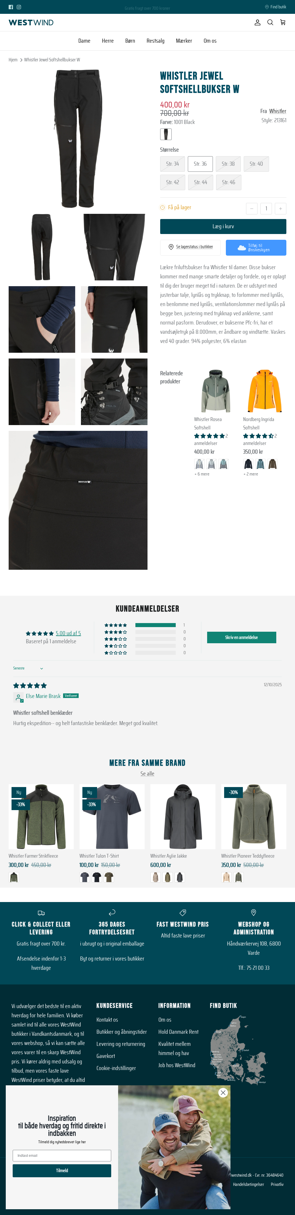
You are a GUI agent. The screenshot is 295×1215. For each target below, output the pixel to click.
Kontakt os (107, 1020)
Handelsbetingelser (248, 1184)
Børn (130, 41)
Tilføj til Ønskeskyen (259, 248)
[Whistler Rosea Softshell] (215, 391)
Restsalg (155, 41)
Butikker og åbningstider (122, 1032)
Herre (108, 41)
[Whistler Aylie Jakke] (182, 816)
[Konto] (256, 22)
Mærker (184, 41)
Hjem (13, 59)
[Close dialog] (223, 1093)
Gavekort (106, 1056)
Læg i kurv (223, 226)
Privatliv (277, 1184)
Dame (84, 41)
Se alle (147, 774)
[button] (210, 436)
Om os (210, 41)
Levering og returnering (121, 1044)
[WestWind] (31, 22)
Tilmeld (62, 1170)
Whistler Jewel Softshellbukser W (52, 59)
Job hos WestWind (176, 1065)
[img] (30, 686)
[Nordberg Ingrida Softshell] (264, 391)
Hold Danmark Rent (178, 1032)
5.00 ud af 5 (68, 633)
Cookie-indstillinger (116, 1068)
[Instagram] (19, 7)
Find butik (278, 7)
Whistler (277, 111)
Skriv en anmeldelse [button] (241, 637)
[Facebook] (11, 7)
